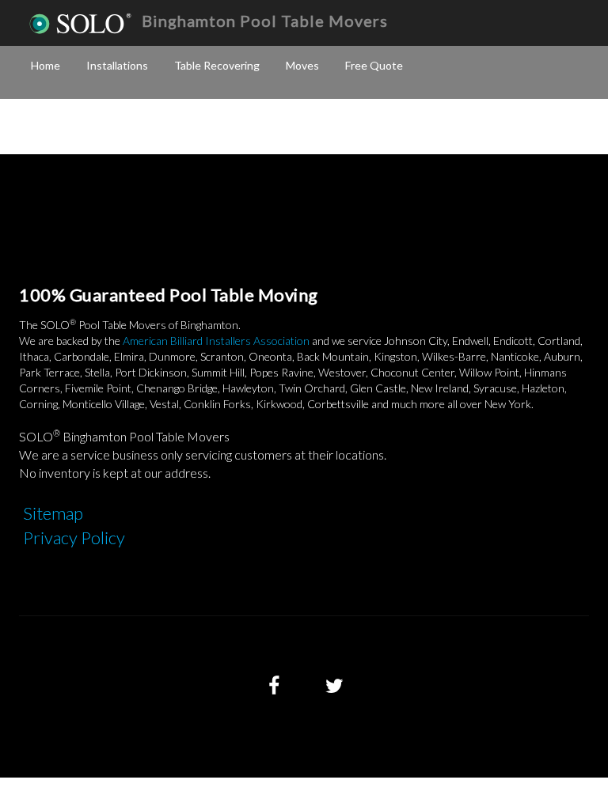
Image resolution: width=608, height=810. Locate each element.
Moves (302, 65)
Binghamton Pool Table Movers (265, 20)
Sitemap (53, 513)
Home (45, 65)
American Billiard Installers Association (216, 340)
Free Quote (374, 65)
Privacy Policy (74, 537)
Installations (117, 65)
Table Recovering (217, 65)
